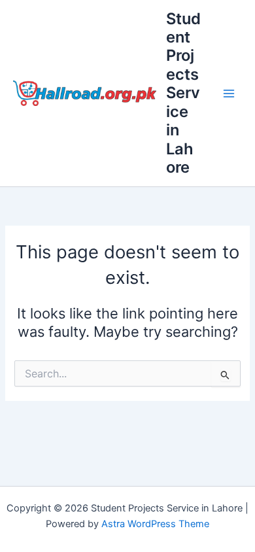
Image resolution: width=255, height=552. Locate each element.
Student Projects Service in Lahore (183, 93)
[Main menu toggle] (229, 93)
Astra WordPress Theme (155, 524)
